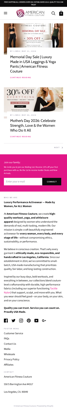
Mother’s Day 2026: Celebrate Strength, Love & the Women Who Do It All (33, 125)
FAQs (6, 338)
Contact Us (10, 344)
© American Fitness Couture (25, 406)
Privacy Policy (11, 359)
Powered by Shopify (45, 406)
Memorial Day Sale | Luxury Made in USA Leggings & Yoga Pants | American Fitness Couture (33, 64)
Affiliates (8, 365)
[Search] (53, 13)
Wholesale (9, 354)
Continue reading (20, 77)
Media (7, 349)
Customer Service (13, 333)
